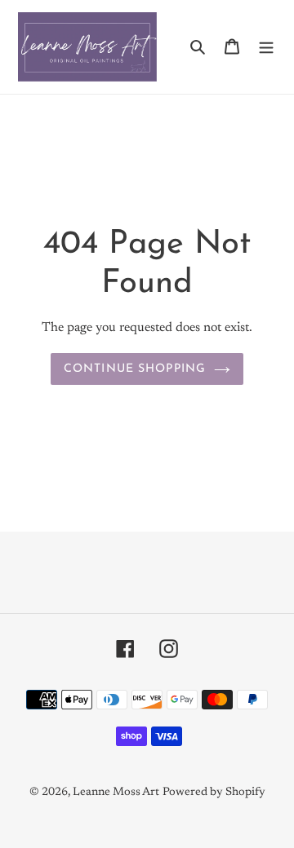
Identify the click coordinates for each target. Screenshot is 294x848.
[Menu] (266, 47)
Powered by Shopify (214, 792)
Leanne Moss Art (116, 792)
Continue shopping (135, 369)
